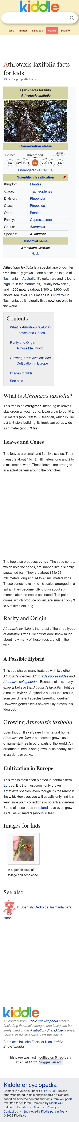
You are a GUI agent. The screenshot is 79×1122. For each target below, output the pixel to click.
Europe (8, 785)
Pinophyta (37, 198)
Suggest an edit (50, 1062)
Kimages (37, 30)
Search (72, 18)
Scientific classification (35, 177)
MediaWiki (56, 1103)
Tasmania (10, 278)
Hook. (36, 253)
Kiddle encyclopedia (42, 1020)
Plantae (36, 184)
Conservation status (35, 146)
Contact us (11, 1111)
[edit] (64, 177)
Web (11, 30)
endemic (59, 295)
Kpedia (52, 30)
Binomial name (36, 241)
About (37, 1107)
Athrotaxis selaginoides (20, 681)
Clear (63, 18)
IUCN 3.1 (45, 170)
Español (65, 30)
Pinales (35, 212)
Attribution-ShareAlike (46, 1030)
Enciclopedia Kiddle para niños (43, 1111)
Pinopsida (37, 205)
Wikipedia (66, 1099)
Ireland (42, 807)
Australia (29, 278)
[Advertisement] (39, 46)
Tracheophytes (41, 191)
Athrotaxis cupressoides (50, 676)
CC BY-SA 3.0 (48, 1091)
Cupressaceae (41, 219)
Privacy (51, 1107)
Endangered (27, 170)
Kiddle (8, 1107)
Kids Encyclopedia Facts (20, 79)
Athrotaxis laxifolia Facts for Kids (27, 1041)
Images (23, 30)
